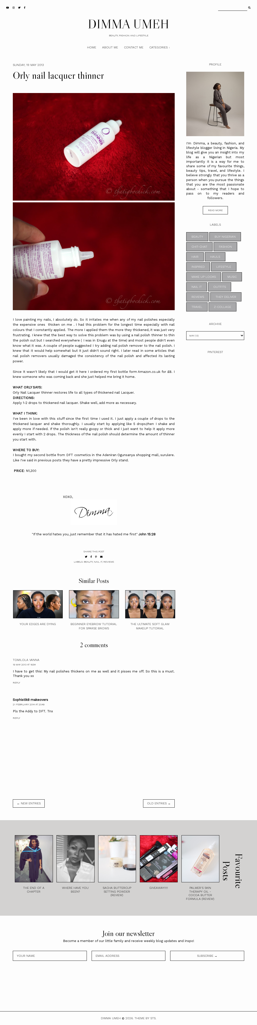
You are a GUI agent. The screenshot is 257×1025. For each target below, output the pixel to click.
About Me (110, 47)
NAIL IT (98, 561)
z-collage (222, 307)
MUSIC (232, 277)
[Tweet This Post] (86, 557)
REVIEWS (108, 561)
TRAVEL (196, 307)
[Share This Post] (91, 557)
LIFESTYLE (223, 267)
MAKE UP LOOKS (203, 277)
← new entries (29, 803)
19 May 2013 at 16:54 (24, 664)
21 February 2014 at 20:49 (28, 704)
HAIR (195, 257)
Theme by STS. (145, 1018)
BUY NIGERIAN (225, 236)
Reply (16, 682)
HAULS (215, 257)
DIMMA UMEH (128, 24)
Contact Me (133, 47)
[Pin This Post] (96, 557)
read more (215, 210)
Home (91, 47)
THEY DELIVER (226, 297)
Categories (158, 47)
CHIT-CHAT (199, 246)
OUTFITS (219, 287)
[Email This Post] (101, 557)
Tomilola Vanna (26, 660)
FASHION (225, 246)
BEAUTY (88, 561)
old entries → (159, 803)
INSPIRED (198, 267)
